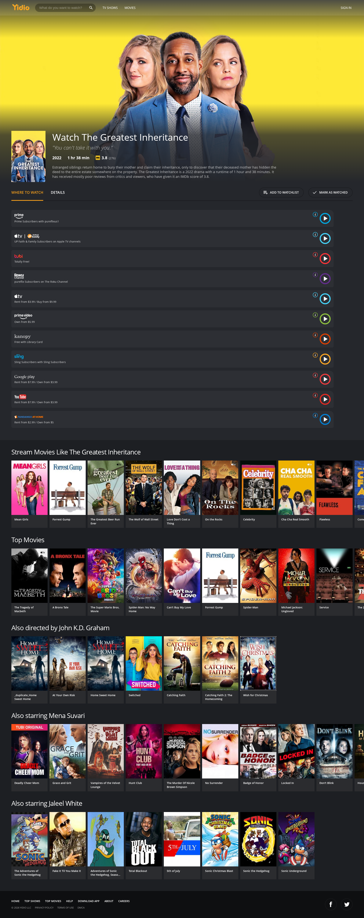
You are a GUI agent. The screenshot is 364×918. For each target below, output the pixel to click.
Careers (124, 901)
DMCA (81, 907)
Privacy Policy (44, 907)
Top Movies (53, 901)
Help (69, 901)
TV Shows (110, 8)
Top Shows (32, 901)
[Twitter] (347, 904)
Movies (130, 8)
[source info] (314, 214)
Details (58, 192)
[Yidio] (21, 8)
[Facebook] (331, 904)
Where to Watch (27, 192)
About (108, 901)
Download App (89, 901)
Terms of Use (65, 907)
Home (15, 901)
